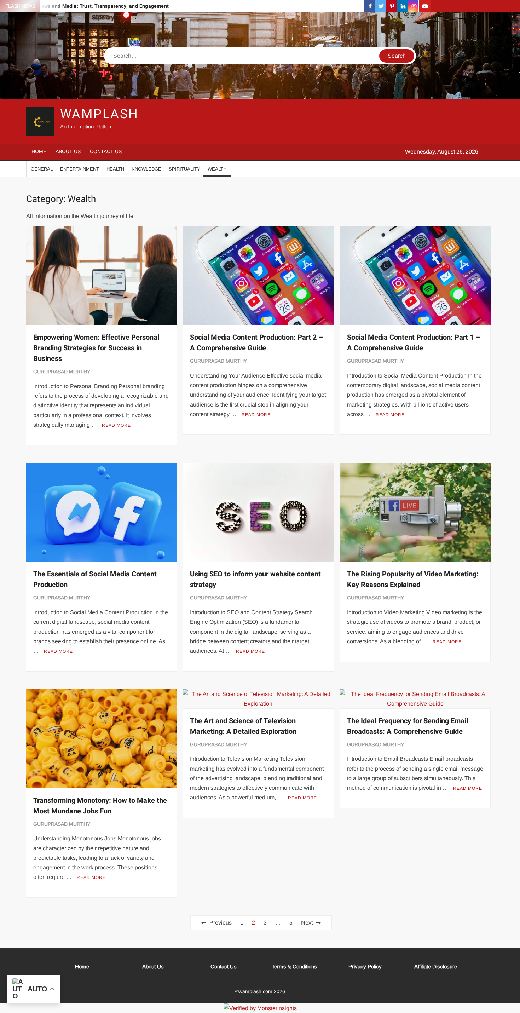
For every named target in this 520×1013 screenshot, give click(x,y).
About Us (68, 151)
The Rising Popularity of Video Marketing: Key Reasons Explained (413, 579)
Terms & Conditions (294, 966)
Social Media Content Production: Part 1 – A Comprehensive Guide (413, 342)
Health (115, 169)
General (42, 169)
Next (307, 923)
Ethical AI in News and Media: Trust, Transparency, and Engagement (88, 6)
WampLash (99, 114)
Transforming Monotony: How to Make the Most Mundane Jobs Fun (100, 805)
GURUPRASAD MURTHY (61, 371)
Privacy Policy (365, 966)
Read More (116, 425)
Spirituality (184, 169)
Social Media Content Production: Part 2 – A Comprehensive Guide (256, 342)
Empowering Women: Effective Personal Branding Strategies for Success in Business (96, 348)
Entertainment (79, 169)
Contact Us (106, 151)
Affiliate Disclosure (435, 966)
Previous (220, 923)
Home (38, 151)
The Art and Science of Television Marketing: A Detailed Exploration (243, 726)
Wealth (217, 169)
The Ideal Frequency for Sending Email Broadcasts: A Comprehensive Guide (407, 726)
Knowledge (146, 169)
